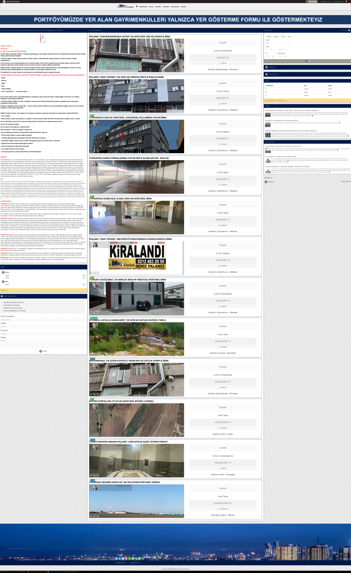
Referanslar (175, 7)
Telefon (4, 323)
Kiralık (44, 277)
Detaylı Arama (344, 30)
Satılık (44, 275)
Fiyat (267, 46)
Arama (151, 7)
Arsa (6, 281)
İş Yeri (7, 272)
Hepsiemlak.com (338, 1)
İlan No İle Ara (272, 67)
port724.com (13, 571)
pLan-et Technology (56, 571)
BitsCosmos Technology (38, 571)
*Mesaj (3, 337)
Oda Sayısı (281, 53)
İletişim (183, 7)
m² (267, 53)
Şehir (267, 40)
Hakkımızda (143, 7)
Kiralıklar (166, 7)
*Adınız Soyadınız (8, 316)
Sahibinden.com (326, 1)
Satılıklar (158, 7)
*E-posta (4, 330)
